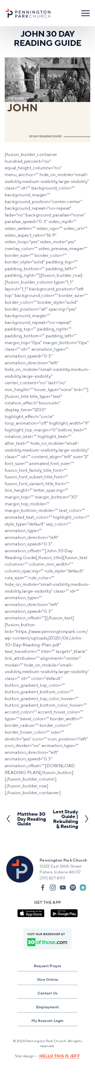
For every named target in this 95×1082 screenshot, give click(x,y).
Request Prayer (47, 966)
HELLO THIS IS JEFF (59, 1056)
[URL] (83, 887)
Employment (47, 1007)
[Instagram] (53, 887)
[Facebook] (43, 887)
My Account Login (47, 1020)
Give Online (47, 979)
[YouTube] (63, 887)
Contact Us (47, 993)
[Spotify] (73, 887)
